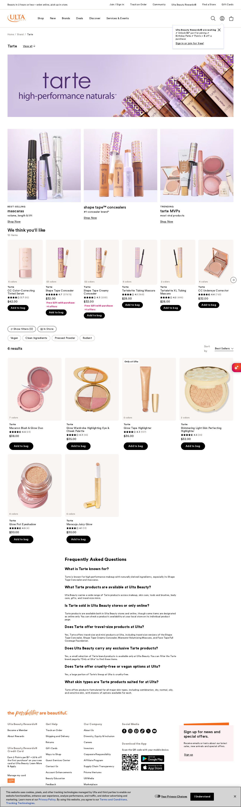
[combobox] (224, 349)
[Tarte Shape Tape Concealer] (63, 274)
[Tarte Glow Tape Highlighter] (149, 398)
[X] (219, 29)
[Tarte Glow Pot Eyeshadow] (35, 494)
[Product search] (213, 18)
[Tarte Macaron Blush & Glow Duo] (35, 398)
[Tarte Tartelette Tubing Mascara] (139, 270)
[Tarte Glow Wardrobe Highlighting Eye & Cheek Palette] (92, 399)
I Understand (202, 796)
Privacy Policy (47, 799)
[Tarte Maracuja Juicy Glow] (92, 494)
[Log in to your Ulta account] (222, 18)
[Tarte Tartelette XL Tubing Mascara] (177, 271)
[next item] (233, 280)
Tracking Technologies (20, 803)
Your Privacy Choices (174, 796)
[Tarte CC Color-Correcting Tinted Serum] (25, 271)
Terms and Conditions (113, 799)
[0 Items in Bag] (231, 18)
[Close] (235, 796)
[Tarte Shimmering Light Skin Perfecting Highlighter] (206, 399)
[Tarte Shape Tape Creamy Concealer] (101, 275)
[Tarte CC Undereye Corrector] (215, 270)
